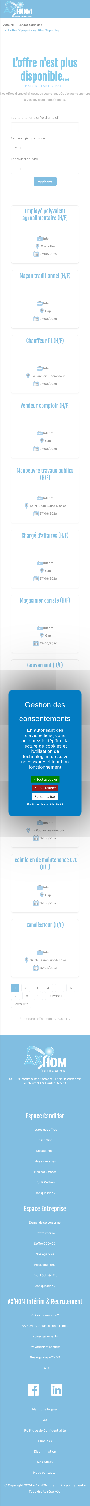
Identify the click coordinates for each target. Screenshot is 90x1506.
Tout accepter (46, 779)
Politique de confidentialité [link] (45, 804)
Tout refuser (46, 788)
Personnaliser (45, 796)
